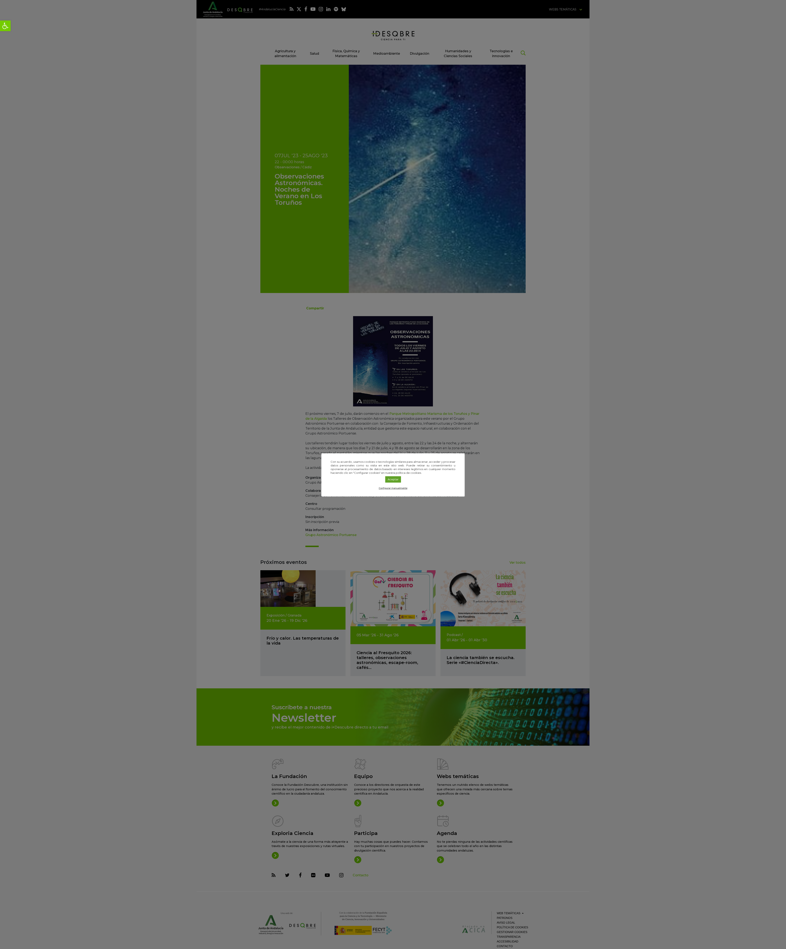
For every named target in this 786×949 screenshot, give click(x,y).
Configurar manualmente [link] (393, 488)
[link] (5, 25)
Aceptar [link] (393, 479)
